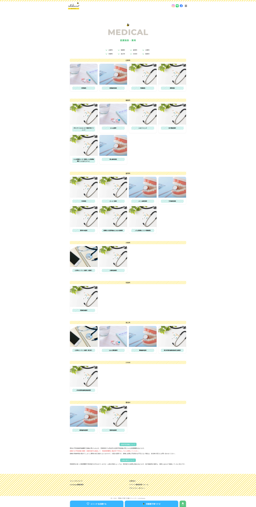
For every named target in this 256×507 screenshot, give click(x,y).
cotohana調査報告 (77, 484)
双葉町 (110, 54)
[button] (84, 74)
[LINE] (177, 5)
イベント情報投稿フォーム (138, 484)
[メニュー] (186, 6)
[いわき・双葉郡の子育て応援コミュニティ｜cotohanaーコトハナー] (73, 5)
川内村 (135, 54)
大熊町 (147, 50)
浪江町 (123, 54)
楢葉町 (123, 50)
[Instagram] (173, 5)
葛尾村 (147, 54)
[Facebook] (181, 5)
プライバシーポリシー (137, 488)
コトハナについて (76, 481)
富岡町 (135, 50)
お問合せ (132, 481)
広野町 (110, 50)
